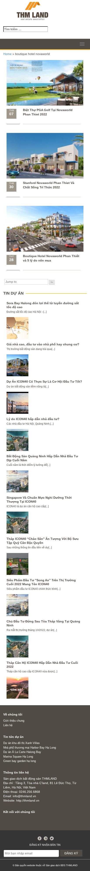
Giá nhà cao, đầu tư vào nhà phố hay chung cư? (43, 344)
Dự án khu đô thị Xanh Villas (21, 743)
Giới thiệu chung (13, 720)
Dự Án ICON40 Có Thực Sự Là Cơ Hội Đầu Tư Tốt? (44, 381)
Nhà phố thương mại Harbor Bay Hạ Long (29, 747)
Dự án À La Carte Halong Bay (22, 752)
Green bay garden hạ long (19, 761)
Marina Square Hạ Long (18, 756)
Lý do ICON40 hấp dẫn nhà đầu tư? (33, 419)
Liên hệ (7, 725)
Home (7, 54)
